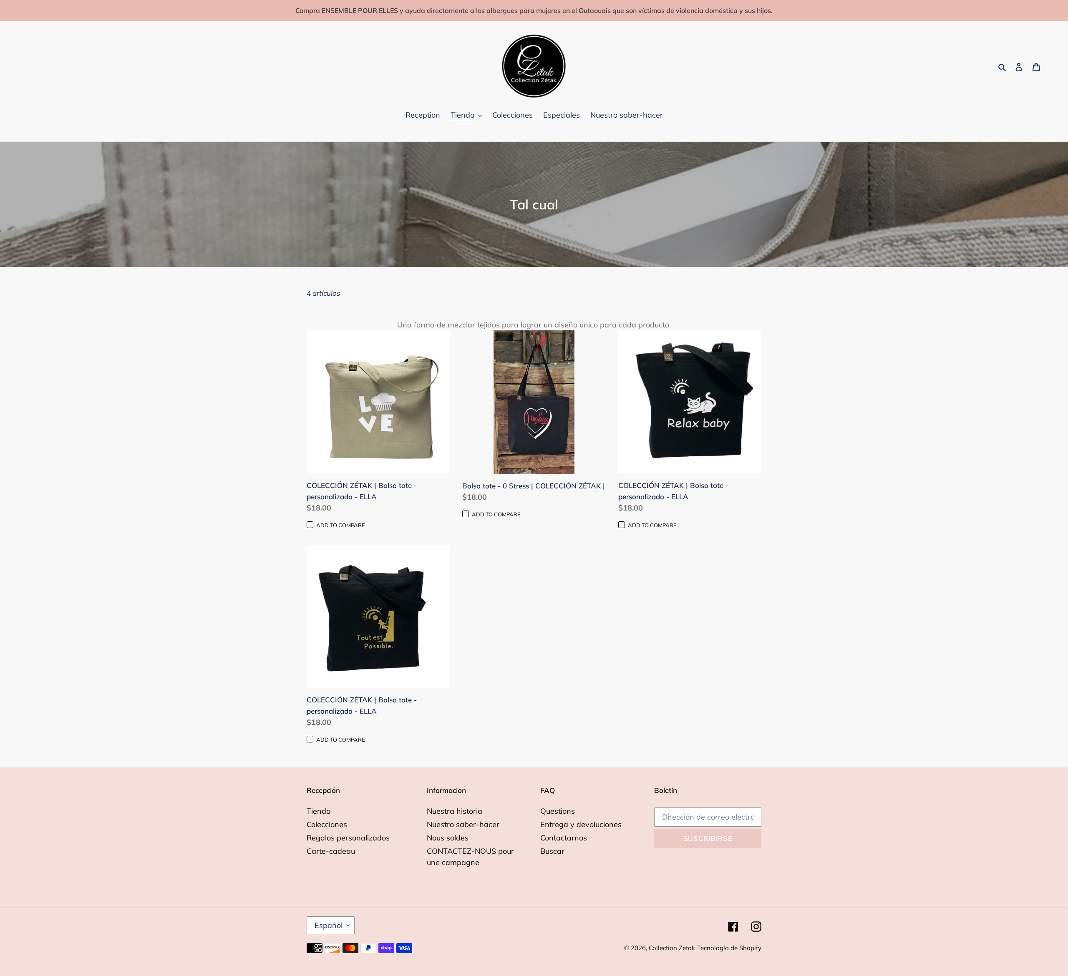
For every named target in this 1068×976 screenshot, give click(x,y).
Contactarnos (563, 838)
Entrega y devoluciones (581, 824)
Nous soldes (448, 838)
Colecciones (327, 824)
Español (329, 925)
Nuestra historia (454, 811)
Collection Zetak (672, 948)
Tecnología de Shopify (729, 948)
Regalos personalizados (348, 838)
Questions (557, 811)
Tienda (319, 811)
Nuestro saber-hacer (463, 824)
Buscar (552, 851)
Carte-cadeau (331, 851)
